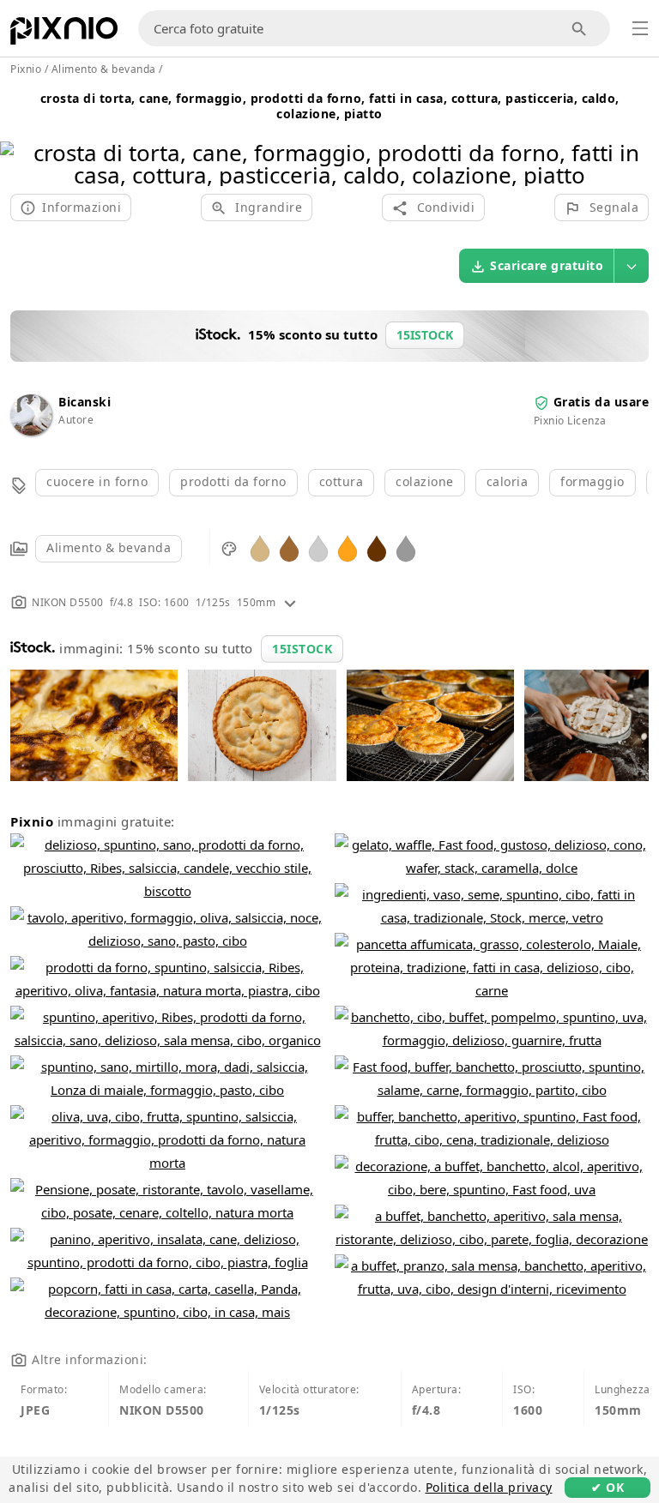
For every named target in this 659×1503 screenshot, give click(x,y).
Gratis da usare (601, 402)
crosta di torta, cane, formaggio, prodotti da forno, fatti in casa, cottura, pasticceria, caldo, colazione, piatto (330, 106)
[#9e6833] (289, 547)
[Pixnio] (64, 34)
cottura (341, 481)
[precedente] (19, 142)
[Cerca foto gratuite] (579, 28)
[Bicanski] (30, 431)
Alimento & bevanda (108, 547)
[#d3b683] (260, 547)
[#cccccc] (318, 547)
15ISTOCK (302, 648)
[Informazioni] (290, 602)
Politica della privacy (489, 1487)
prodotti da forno (233, 481)
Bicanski (84, 402)
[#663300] (377, 547)
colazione (425, 481)
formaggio (592, 481)
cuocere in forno (97, 481)
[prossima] (639, 142)
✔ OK (607, 1487)
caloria (508, 481)
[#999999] (406, 547)
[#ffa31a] (347, 547)
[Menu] (640, 28)
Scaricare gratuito (546, 265)
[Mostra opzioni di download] (631, 266)
